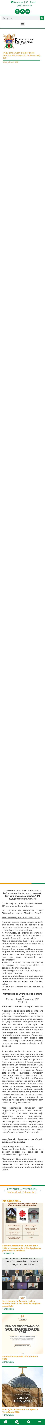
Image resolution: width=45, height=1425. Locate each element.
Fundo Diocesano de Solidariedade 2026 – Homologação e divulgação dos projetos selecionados (21, 1248)
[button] (22, 24)
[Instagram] (17, 11)
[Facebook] (22, 11)
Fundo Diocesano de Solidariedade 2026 (20, 1357)
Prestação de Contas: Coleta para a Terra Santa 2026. (20, 1410)
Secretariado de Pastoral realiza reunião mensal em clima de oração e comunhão (21, 1304)
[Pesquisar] (42, 18)
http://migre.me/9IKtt (25, 898)
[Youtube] (27, 11)
